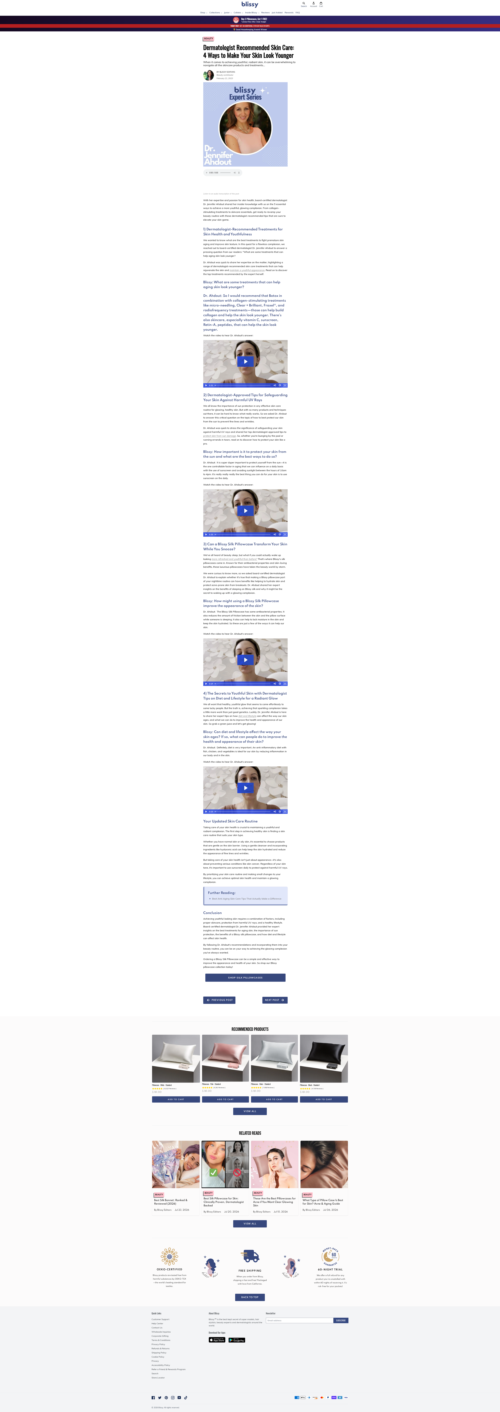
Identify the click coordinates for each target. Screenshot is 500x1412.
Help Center (157, 1323)
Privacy (155, 1361)
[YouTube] (179, 1397)
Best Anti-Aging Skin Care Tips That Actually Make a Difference (246, 898)
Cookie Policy (158, 1356)
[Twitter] (159, 1397)
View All (250, 1111)
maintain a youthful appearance (247, 270)
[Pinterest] (166, 1397)
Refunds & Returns (161, 1348)
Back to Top (250, 1297)
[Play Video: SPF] (245, 511)
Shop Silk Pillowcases (245, 977)
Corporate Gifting (160, 1336)
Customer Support (160, 1319)
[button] (304, 5)
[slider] (243, 385)
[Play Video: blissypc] (245, 660)
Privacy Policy (158, 1344)
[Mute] (274, 385)
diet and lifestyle (247, 715)
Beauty (208, 39)
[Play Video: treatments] (245, 361)
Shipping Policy (159, 1352)
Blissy (160, 1407)
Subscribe (341, 1320)
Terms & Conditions (161, 1340)
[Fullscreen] (285, 385)
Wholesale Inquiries (161, 1331)
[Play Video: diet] (245, 788)
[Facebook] (153, 1397)
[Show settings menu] (279, 385)
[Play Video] (205, 385)
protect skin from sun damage (219, 435)
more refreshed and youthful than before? (234, 559)
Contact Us (157, 1327)
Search (155, 1373)
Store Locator (158, 1377)
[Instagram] (172, 1397)
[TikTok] (186, 1397)
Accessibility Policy (161, 1365)
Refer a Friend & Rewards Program (169, 1369)
